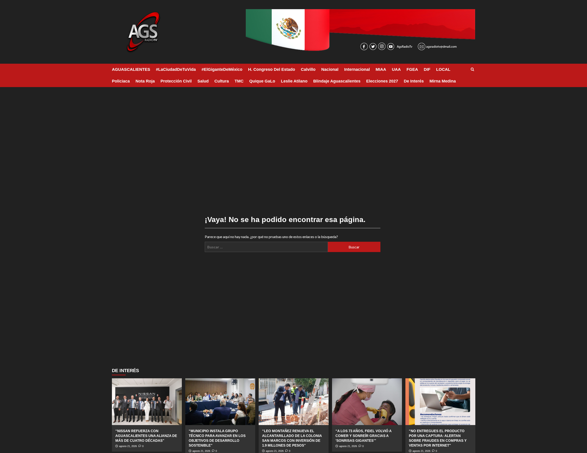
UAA (396, 69)
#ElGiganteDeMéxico (222, 69)
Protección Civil (176, 81)
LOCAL (443, 69)
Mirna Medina (442, 81)
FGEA (412, 69)
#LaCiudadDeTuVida (176, 69)
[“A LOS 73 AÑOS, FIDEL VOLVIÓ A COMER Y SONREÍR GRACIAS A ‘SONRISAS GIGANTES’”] (367, 401)
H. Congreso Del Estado (271, 69)
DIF (427, 69)
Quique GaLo (262, 81)
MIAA (381, 69)
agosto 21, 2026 (128, 446)
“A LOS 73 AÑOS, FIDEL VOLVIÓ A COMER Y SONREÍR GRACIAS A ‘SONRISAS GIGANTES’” (363, 435)
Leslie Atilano (294, 81)
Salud (203, 81)
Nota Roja (145, 81)
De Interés (414, 81)
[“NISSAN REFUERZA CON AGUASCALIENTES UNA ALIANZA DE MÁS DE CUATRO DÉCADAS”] (147, 401)
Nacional (329, 69)
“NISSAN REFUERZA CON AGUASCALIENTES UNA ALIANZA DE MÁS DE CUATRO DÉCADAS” (146, 435)
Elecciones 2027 (382, 81)
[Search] (472, 70)
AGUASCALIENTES (131, 69)
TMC (239, 81)
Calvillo (308, 69)
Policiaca (121, 81)
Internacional (357, 69)
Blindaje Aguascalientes (336, 81)
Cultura (221, 81)
